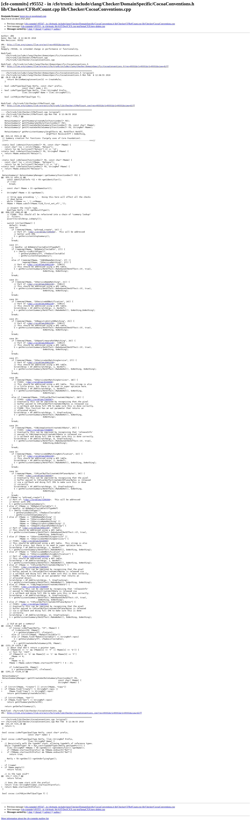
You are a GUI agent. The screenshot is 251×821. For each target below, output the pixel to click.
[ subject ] (47, 29)
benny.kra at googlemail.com (33, 16)
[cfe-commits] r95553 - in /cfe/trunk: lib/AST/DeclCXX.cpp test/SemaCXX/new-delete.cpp (63, 26)
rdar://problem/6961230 (40, 264)
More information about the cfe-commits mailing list (25, 818)
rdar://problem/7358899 (39, 430)
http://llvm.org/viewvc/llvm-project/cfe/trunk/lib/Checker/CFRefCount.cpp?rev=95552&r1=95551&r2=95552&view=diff (71, 105)
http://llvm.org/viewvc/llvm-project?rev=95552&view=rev (38, 45)
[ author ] (57, 29)
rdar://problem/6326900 (39, 382)
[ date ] (30, 29)
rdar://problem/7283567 (39, 399)
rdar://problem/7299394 (42, 232)
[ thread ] (38, 29)
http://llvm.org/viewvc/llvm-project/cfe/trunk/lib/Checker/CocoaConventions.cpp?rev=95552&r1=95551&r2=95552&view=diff (74, 713)
